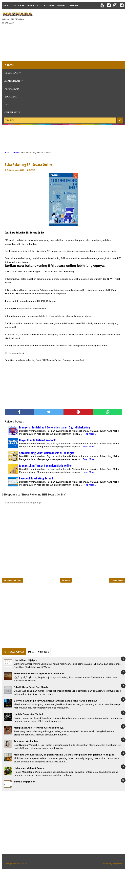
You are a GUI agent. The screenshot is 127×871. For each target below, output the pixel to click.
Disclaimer (48, 5)
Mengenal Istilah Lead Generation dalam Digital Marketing (54, 427)
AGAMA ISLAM (12, 80)
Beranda (66, 580)
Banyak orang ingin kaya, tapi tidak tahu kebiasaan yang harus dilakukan (55, 700)
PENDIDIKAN (11, 88)
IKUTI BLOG (73, 5)
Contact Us (18, 5)
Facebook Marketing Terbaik (36, 478)
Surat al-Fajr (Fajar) (25, 781)
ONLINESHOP (12, 112)
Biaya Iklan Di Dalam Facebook (37, 440)
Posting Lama (117, 580)
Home (10, 64)
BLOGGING (10, 96)
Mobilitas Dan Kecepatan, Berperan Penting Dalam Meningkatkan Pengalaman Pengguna (64, 754)
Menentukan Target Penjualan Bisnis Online (45, 466)
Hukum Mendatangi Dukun (29, 768)
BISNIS (32, 170)
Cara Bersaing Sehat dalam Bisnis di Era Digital (47, 453)
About (6, 5)
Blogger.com (118, 864)
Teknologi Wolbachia (26, 741)
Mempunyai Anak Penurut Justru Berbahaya (39, 727)
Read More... (89, 433)
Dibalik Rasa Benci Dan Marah (31, 687)
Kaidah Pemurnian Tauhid (28, 714)
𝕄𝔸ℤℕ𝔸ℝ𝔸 (22, 864)
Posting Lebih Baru (12, 580)
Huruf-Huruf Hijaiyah (25, 660)
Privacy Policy (34, 5)
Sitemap (61, 5)
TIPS (7, 104)
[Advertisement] (81, 34)
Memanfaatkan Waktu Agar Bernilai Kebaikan (39, 673)
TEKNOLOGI (11, 72)
